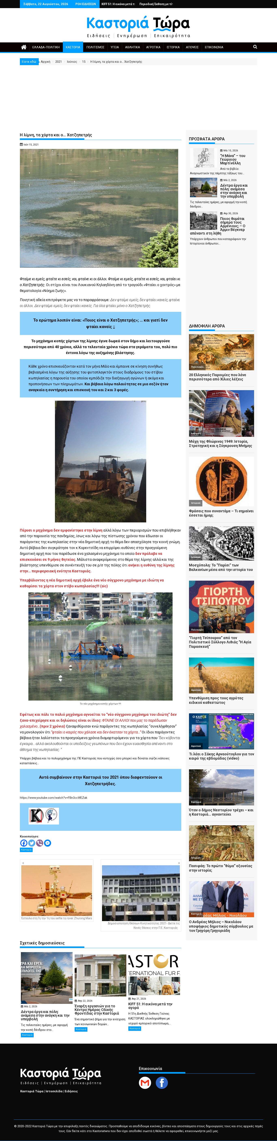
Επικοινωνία (214, 47)
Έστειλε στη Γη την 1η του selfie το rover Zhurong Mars (56, 918)
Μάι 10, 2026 (230, 150)
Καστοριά (73, 47)
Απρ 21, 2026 (139, 998)
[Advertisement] (138, 95)
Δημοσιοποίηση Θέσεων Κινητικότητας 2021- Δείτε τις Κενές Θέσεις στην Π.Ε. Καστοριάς (144, 925)
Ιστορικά (173, 47)
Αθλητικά (132, 47)
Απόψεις (192, 47)
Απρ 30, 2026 (230, 213)
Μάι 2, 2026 (30, 1006)
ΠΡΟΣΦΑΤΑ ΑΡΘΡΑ (207, 139)
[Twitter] (31, 843)
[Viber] (39, 843)
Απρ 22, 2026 (85, 1000)
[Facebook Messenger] (47, 843)
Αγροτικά (153, 47)
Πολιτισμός (95, 47)
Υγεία (115, 47)
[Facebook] (23, 843)
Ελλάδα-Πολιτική (46, 47)
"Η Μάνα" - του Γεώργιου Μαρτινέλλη (147, 4)
